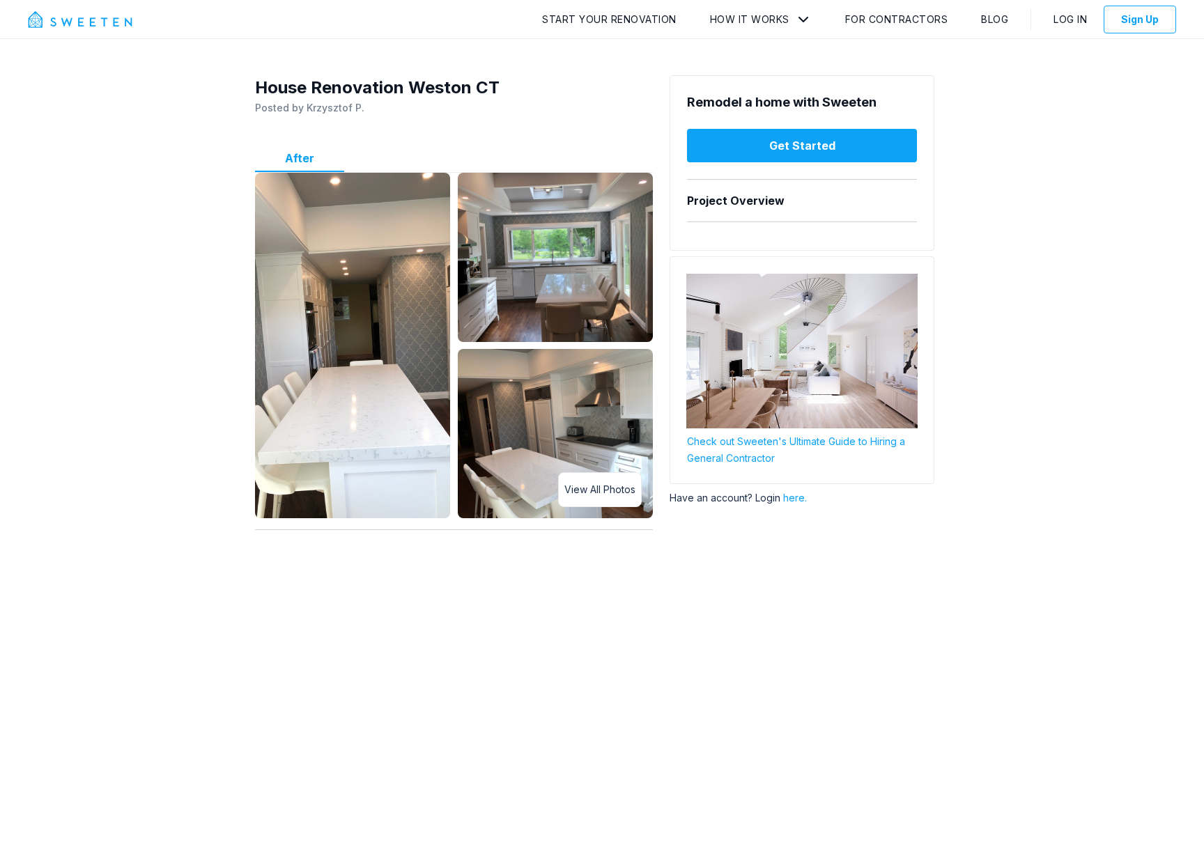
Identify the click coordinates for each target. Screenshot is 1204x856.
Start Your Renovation (609, 19)
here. (795, 498)
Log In (1070, 19)
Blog (994, 19)
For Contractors (896, 19)
